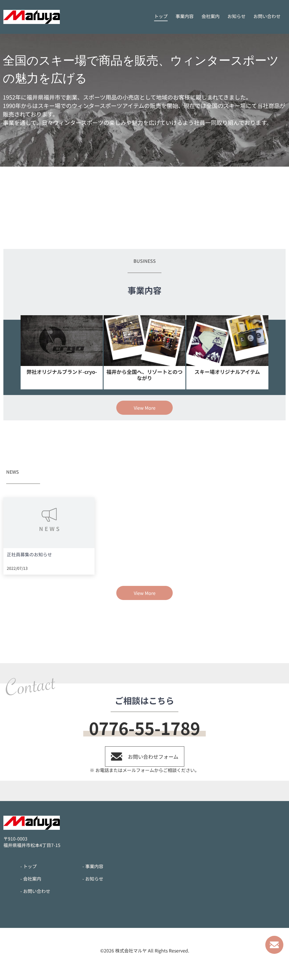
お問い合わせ (267, 16)
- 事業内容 (92, 866)
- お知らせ (92, 878)
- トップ (28, 866)
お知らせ (236, 16)
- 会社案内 (30, 878)
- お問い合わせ (35, 891)
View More (145, 407)
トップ (161, 16)
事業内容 (185, 16)
